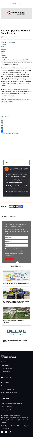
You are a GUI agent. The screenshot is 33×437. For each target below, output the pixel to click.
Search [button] (20, 3)
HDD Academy (5, 383)
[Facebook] (16, 119)
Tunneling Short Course (7, 389)
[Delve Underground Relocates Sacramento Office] (16, 332)
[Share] (16, 131)
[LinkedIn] (16, 126)
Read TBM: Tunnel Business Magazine (11, 403)
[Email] (16, 121)
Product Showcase (6, 368)
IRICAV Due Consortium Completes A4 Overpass (13, 321)
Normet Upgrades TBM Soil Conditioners (16, 31)
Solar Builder (17, 418)
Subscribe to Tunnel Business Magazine (17, 192)
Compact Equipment (6, 418)
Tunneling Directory (6, 407)
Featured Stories (5, 365)
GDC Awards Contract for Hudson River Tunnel (16, 283)
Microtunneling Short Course (9, 392)
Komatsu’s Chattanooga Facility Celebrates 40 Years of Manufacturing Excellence (16, 302)
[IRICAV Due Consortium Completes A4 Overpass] (16, 313)
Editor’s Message (6, 372)
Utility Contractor (13, 420)
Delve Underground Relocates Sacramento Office (15, 341)
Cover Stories (5, 362)
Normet (6, 60)
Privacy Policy (5, 428)
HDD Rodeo (4, 386)
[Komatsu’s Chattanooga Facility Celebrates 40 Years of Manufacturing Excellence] (16, 293)
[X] (16, 124)
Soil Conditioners (14, 133)
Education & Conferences (8, 410)
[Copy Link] (16, 129)
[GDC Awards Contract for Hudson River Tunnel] (16, 275)
